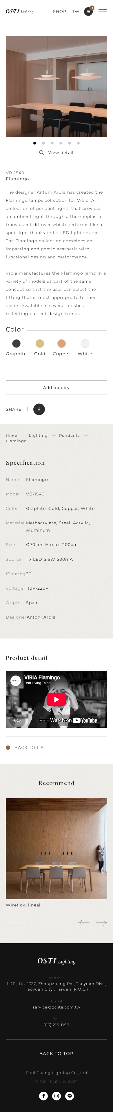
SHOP (59, 12)
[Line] (69, 1096)
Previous (84, 923)
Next (101, 923)
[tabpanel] (56, 86)
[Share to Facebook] (39, 409)
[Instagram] (56, 1096)
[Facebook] (43, 1096)
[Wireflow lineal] (56, 853)
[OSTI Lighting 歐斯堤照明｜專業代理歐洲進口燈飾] (19, 11)
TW (76, 12)
